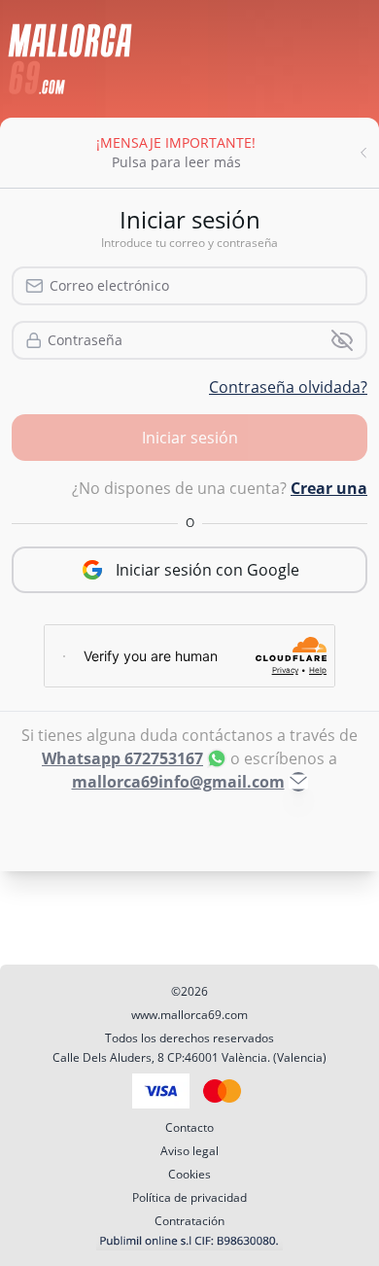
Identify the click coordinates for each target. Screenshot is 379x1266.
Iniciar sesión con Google (207, 569)
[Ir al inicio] (70, 58)
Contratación (189, 1221)
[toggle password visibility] (342, 340)
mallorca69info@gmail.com (178, 781)
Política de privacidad (189, 1197)
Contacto (189, 1127)
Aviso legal (189, 1151)
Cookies (189, 1174)
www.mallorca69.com (189, 1014)
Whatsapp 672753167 (122, 758)
